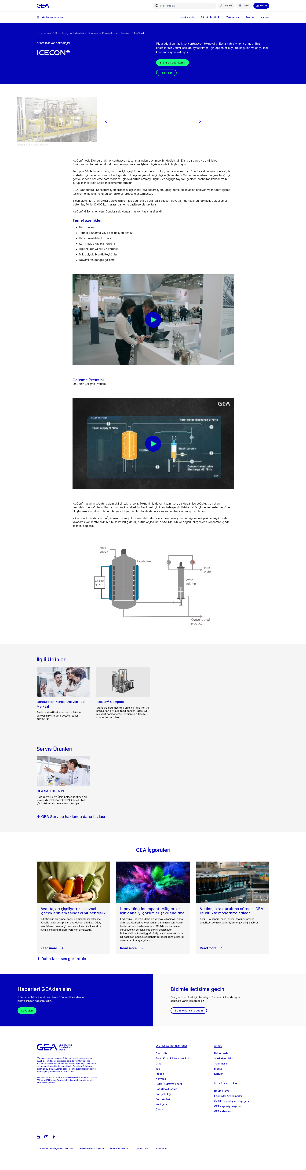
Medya (218, 1068)
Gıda (158, 1063)
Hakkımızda (221, 1053)
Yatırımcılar (221, 1063)
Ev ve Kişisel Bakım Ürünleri (172, 1058)
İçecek (160, 1073)
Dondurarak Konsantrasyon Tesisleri (109, 33)
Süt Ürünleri (163, 1099)
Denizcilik (161, 1053)
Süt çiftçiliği (163, 1094)
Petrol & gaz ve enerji (169, 1083)
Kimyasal (161, 1078)
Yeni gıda (161, 1104)
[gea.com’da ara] (157, 6)
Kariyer (218, 1073)
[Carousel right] (200, 121)
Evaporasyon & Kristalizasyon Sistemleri (60, 33)
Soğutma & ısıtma (166, 1089)
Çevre (159, 1109)
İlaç (158, 1068)
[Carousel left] (106, 121)
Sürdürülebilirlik (223, 1058)
